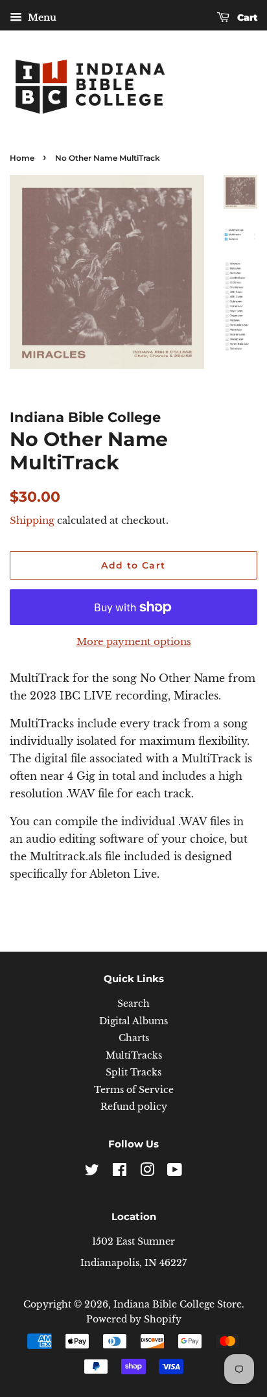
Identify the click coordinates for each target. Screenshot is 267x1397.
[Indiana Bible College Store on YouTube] (174, 1172)
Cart (246, 17)
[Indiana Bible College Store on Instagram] (147, 1172)
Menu (40, 17)
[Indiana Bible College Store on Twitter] (92, 1172)
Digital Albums (133, 1021)
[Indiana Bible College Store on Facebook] (119, 1172)
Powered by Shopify (133, 1319)
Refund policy (133, 1106)
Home (22, 158)
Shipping (32, 520)
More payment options (133, 641)
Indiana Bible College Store (177, 1304)
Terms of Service (134, 1090)
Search (133, 1003)
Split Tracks (133, 1072)
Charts (134, 1038)
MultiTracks (134, 1055)
